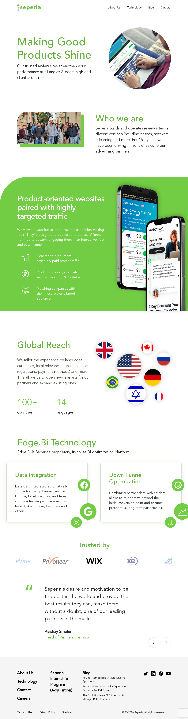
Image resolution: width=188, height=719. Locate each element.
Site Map (67, 712)
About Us (114, 7)
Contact (24, 690)
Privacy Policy (47, 712)
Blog (151, 7)
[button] (154, 642)
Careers (165, 7)
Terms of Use (24, 712)
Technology (134, 7)
